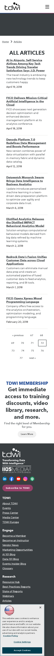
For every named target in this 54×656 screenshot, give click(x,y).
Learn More (27, 434)
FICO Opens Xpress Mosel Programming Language (24, 300)
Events (6, 508)
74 (22, 350)
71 (32, 343)
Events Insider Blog (14, 563)
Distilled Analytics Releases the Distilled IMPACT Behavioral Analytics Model (25, 222)
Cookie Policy (10, 636)
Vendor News (10, 545)
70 (22, 343)
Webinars (8, 596)
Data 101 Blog (10, 559)
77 (21, 358)
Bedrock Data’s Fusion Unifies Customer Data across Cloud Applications (26, 260)
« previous (18, 335)
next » (32, 358)
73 (13, 350)
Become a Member (14, 535)
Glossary (7, 568)
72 (42, 343)
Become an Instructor (15, 540)
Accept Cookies (22, 650)
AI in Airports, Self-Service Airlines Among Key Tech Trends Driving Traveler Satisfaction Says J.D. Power (25, 65)
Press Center (10, 512)
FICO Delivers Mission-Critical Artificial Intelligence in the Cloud (26, 101)
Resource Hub (11, 582)
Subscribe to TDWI (18, 488)
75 (32, 350)
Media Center (10, 517)
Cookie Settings (22, 642)
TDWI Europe (10, 522)
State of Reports (12, 591)
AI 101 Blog (8, 554)
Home (5, 41)
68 (41, 335)
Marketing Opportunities (17, 549)
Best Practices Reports (16, 586)
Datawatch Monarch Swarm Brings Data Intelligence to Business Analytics (25, 181)
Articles (18, 41)
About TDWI (10, 503)
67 (31, 335)
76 (42, 350)
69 (12, 343)
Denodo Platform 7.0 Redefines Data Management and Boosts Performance (26, 143)
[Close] (40, 607)
